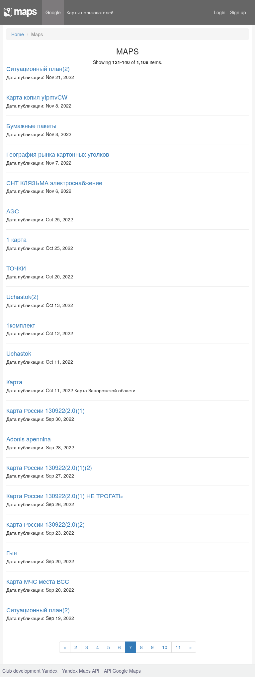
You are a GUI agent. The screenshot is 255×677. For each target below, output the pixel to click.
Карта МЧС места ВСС (37, 581)
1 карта (16, 239)
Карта (14, 381)
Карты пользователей (90, 12)
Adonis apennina (28, 438)
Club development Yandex (29, 670)
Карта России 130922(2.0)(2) (45, 524)
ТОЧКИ (16, 267)
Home (17, 34)
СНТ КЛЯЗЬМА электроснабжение (54, 182)
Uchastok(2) (22, 296)
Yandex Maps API (80, 670)
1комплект (20, 325)
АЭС (12, 210)
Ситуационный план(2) (38, 68)
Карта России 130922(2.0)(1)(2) (49, 467)
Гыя (11, 552)
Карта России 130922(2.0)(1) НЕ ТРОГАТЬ (64, 495)
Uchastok (18, 353)
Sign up (238, 12)
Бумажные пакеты (31, 125)
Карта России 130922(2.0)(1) (45, 410)
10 (164, 647)
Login (219, 12)
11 (178, 647)
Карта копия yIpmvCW (36, 97)
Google (53, 12)
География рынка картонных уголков (57, 154)
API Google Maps (122, 670)
